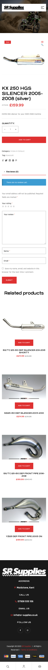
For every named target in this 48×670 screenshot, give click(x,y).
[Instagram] (27, 630)
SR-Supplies (26, 646)
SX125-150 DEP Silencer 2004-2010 (24, 413)
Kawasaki (10, 155)
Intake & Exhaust (17, 151)
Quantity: (8, 123)
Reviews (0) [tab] (12, 172)
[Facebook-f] (20, 630)
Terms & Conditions (29, 650)
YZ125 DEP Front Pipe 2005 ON (24, 536)
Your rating (7, 203)
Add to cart (25, 140)
